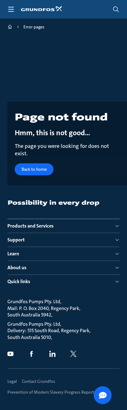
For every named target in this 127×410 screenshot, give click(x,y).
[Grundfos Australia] (9, 27)
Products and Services (30, 226)
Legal (12, 381)
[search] (116, 9)
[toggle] (11, 9)
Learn (13, 253)
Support (16, 239)
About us (17, 267)
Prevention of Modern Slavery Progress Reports (51, 392)
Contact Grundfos (38, 381)
